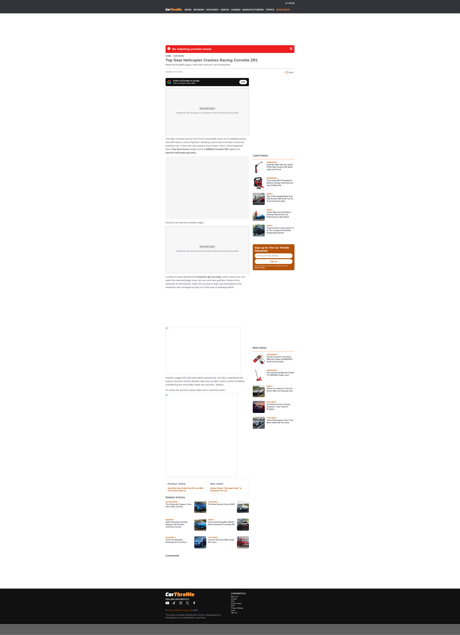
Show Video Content (207, 108)
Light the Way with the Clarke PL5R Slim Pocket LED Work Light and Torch (280, 167)
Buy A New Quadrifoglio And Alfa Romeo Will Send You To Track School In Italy (280, 198)
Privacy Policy (260, 267)
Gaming (236, 9)
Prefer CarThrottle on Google (186, 81)
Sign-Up (234, 612)
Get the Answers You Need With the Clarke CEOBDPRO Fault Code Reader (279, 359)
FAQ (232, 601)
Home (168, 56)
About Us (234, 596)
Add (243, 82)
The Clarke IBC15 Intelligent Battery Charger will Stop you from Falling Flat (280, 182)
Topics (270, 9)
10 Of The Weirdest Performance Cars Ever (176, 541)
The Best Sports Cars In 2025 (221, 504)
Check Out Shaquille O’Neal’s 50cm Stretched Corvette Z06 (221, 523)
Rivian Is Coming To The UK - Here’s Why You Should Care (280, 390)
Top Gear (212, 537)
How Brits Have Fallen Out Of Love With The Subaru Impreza (185, 489)
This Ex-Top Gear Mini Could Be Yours (221, 541)
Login (233, 610)
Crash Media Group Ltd (180, 610)
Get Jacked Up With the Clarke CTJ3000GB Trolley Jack (280, 374)
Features (212, 9)
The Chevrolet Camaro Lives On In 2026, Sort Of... (178, 505)
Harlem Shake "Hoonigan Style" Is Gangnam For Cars (225, 489)
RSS (232, 606)
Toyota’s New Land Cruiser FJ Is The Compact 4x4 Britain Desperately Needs (280, 230)
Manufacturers (253, 9)
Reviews (198, 9)
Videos (224, 9)
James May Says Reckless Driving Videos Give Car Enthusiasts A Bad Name (279, 214)
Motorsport (172, 502)
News (188, 9)
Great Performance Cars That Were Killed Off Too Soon (280, 421)
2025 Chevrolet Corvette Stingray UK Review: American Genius (176, 524)
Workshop (283, 9)
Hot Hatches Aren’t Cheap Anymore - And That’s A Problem (278, 406)
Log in (291, 3)
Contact (234, 599)
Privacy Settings (237, 608)
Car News (178, 56)
